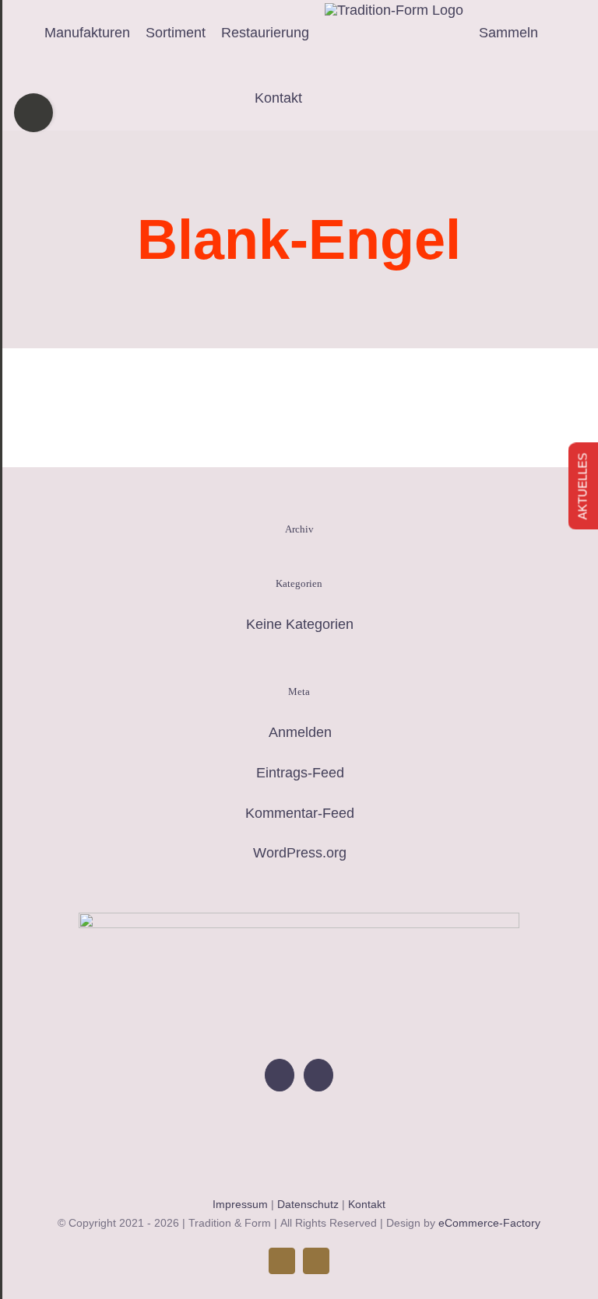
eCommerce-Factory (489, 1223)
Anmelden (300, 732)
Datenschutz (308, 1204)
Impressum (240, 1204)
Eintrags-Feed (300, 772)
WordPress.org (299, 853)
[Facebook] (279, 1075)
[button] (338, 98)
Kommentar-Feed (299, 813)
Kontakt (366, 1204)
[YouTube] (318, 1075)
